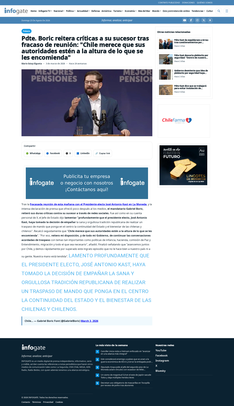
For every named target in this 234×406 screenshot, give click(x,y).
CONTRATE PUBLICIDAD (169, 2)
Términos (36, 402)
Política (70, 11)
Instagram (162, 360)
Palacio (26, 31)
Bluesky (161, 371)
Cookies (59, 402)
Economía (130, 11)
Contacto (25, 402)
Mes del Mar (144, 11)
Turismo (117, 11)
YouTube (161, 350)
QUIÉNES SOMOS (205, 2)
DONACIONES (188, 2)
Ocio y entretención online (176, 11)
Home (34, 11)
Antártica (106, 11)
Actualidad (82, 11)
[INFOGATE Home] (16, 11)
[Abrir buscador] (219, 11)
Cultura (210, 11)
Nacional (58, 11)
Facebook (162, 355)
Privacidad (48, 402)
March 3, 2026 (89, 321)
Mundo (155, 11)
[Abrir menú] (227, 11)
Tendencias (197, 11)
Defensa (95, 11)
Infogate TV (44, 11)
